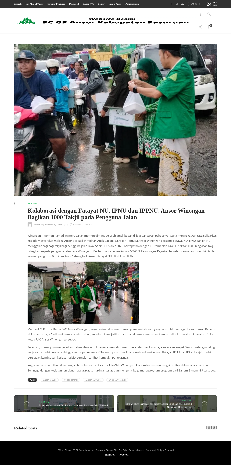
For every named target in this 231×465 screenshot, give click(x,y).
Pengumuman (132, 4)
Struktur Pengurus (56, 4)
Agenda (33, 204)
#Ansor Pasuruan (93, 380)
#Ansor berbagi (71, 380)
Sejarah (17, 4)
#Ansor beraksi (49, 380)
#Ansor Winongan (117, 380)
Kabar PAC (88, 4)
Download (74, 4)
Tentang (110, 455)
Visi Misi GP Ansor (34, 4)
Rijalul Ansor (115, 4)
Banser (101, 4)
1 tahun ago (61, 224)
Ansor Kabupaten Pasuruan (44, 224)
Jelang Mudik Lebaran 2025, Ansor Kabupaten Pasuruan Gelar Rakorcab (73, 405)
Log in (194, 4)
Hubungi (124, 455)
